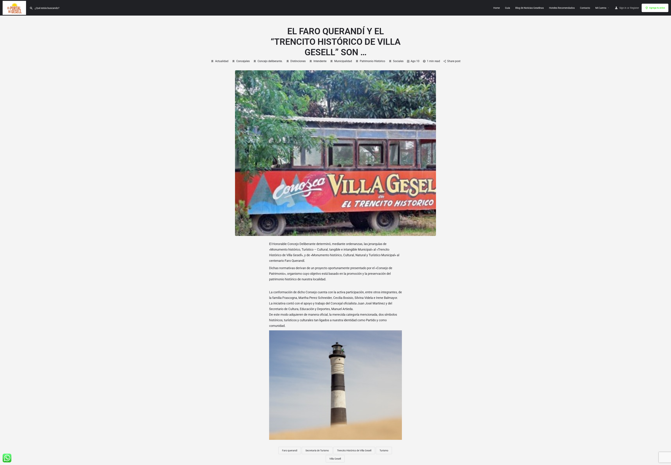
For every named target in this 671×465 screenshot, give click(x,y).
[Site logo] (15, 7)
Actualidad (221, 61)
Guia (507, 7)
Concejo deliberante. (270, 61)
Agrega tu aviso (657, 7)
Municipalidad (343, 61)
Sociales (398, 61)
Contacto (585, 7)
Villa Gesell (335, 458)
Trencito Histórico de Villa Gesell (354, 450)
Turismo (384, 450)
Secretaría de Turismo (317, 450)
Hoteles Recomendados (562, 7)
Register (634, 7)
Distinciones (298, 61)
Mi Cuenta (600, 7)
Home (496, 7)
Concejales (243, 61)
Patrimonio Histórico (372, 61)
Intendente (319, 61)
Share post (453, 61)
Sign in (622, 7)
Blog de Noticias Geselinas (529, 7)
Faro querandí (289, 450)
